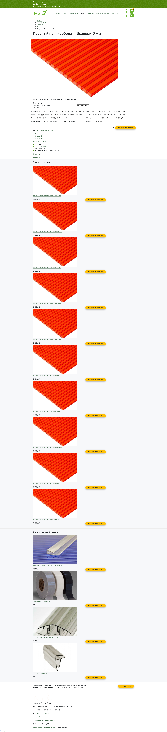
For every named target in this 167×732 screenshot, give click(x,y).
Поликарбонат (41, 23)
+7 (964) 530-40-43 (58, 6)
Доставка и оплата (102, 13)
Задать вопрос (126, 686)
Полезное (90, 13)
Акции (65, 13)
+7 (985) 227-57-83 (42, 6)
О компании (74, 13)
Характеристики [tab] (40, 134)
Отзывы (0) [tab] (39, 136)
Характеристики (40, 142)
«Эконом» (40, 27)
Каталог (58, 13)
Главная (39, 20)
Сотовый (40, 25)
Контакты (115, 13)
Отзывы (36, 154)
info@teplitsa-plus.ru (42, 713)
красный (50, 130)
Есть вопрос (38, 157)
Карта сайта (37, 717)
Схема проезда (41, 4)
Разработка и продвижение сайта (44, 727)
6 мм (45, 130)
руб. (44, 111)
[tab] (83, 142)
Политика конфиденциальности (44, 720)
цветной (40, 130)
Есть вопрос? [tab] (39, 138)
